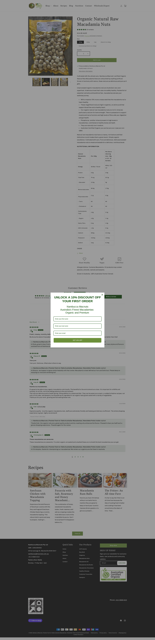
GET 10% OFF (77, 340)
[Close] (102, 295)
